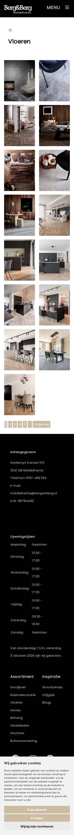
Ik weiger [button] (37, 818)
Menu (53, 7)
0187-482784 (36, 478)
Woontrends (52, 687)
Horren (15, 710)
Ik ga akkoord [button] (37, 809)
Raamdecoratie (23, 695)
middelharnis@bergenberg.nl (33, 493)
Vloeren (16, 702)
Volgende (41, 424)
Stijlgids (48, 695)
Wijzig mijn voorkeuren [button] (37, 826)
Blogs (46, 702)
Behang (16, 718)
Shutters (17, 733)
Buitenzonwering (23, 741)
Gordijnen (18, 687)
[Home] (10, 30)
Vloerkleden (19, 725)
